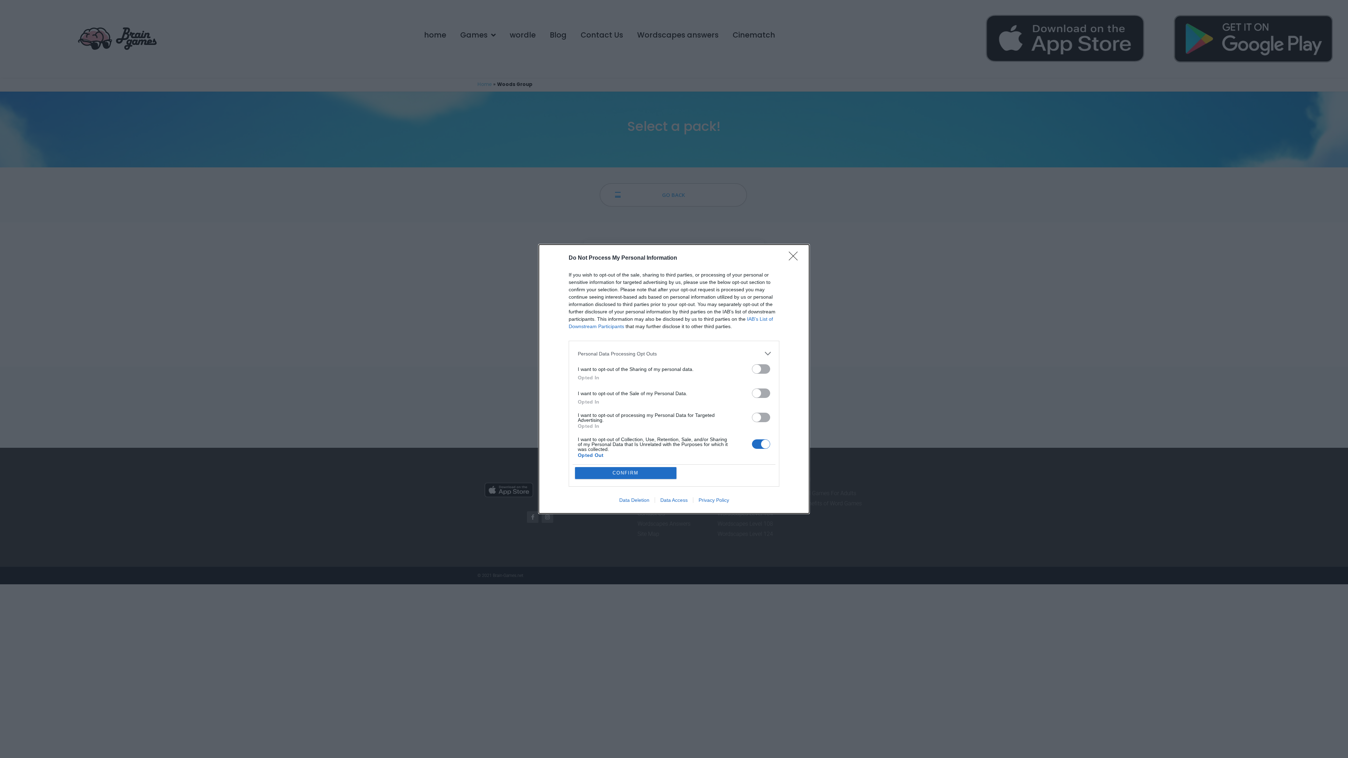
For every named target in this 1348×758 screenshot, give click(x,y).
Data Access (674, 500)
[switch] (761, 369)
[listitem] (674, 353)
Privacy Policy (714, 500)
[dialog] (674, 379)
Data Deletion (634, 500)
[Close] (795, 258)
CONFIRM (626, 473)
